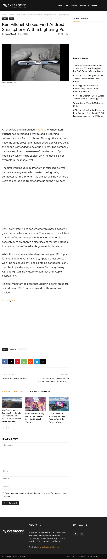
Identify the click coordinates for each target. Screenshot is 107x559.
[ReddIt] (30, 361)
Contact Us (81, 556)
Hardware (92, 5)
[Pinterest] (17, 361)
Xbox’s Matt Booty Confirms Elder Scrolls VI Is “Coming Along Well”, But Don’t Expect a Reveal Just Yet (12, 415)
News (60, 5)
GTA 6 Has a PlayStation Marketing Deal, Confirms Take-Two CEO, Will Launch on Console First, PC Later (88, 113)
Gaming (74, 5)
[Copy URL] (43, 361)
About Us (70, 556)
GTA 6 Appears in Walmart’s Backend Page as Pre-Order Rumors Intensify (85, 89)
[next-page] (8, 427)
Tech (66, 5)
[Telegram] (37, 361)
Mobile (83, 5)
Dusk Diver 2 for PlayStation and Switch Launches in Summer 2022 (53, 380)
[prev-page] (3, 427)
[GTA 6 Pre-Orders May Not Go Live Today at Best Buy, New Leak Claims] (35, 404)
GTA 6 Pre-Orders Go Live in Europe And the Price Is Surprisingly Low (88, 97)
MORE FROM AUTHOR (38, 391)
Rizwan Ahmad (10, 34)
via (13, 300)
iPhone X (40, 129)
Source (6, 300)
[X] (11, 361)
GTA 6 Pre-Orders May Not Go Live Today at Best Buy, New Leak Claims (88, 78)
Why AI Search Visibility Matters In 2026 (88, 104)
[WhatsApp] (24, 361)
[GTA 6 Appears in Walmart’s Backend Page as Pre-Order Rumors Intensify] (59, 404)
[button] (101, 5)
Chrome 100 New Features (14, 378)
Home (4, 14)
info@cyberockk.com (49, 547)
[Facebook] (5, 361)
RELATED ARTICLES (13, 391)
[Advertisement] (35, 107)
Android (13, 350)
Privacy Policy (93, 556)
